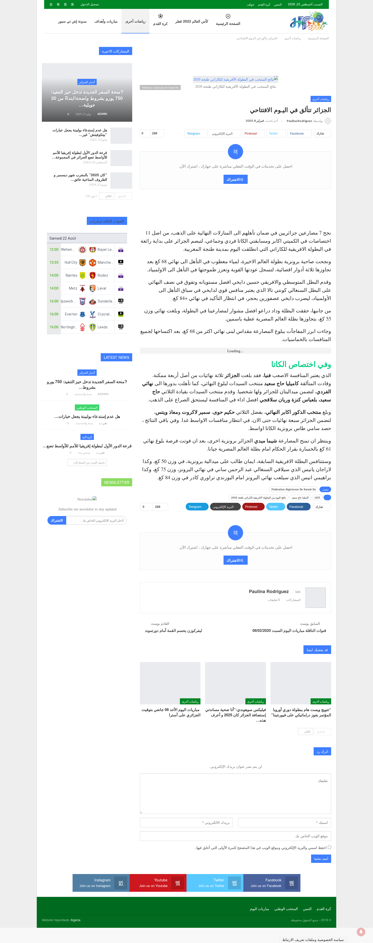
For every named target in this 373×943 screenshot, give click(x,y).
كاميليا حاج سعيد (300, 497)
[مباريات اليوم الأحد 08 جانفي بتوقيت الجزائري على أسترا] (170, 683)
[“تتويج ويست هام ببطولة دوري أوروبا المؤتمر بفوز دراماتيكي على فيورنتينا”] (300, 683)
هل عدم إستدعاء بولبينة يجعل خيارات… (87, 416)
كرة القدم (264, 4)
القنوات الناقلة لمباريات (107, 220)
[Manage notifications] (361, 932)
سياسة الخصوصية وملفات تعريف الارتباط (313, 939)
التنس (278, 4)
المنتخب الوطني (87, 407)
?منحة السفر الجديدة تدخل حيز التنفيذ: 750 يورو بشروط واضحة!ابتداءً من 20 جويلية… (87, 98)
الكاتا (317, 497)
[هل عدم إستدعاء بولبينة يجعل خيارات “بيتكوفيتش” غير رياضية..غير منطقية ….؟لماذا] (121, 136)
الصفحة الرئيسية (228, 23)
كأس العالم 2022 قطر (191, 21)
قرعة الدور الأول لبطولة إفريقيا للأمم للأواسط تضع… (87, 446)
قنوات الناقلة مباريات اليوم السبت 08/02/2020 (289, 630)
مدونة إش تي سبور (72, 21)
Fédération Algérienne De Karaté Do (294, 489)
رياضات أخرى (135, 21)
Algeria (75, 920)
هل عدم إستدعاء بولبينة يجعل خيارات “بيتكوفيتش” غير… (80, 132)
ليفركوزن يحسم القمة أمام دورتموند (173, 630)
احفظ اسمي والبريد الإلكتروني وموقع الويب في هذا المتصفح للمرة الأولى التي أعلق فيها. (261, 847)
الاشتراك (233, 179)
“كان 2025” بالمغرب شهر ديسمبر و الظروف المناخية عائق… (80, 177)
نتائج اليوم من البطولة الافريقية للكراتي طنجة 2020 (258, 497)
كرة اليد (87, 437)
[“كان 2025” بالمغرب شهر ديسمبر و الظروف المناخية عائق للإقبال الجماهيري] (121, 180)
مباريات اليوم (259, 908)
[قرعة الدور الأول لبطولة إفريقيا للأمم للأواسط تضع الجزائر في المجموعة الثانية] (121, 158)
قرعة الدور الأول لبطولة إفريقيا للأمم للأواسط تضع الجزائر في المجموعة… (79, 154)
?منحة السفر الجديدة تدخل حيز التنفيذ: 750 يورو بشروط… (87, 384)
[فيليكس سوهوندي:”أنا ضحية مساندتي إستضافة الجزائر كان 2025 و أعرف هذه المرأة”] (235, 683)
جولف (250, 4)
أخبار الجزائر (87, 82)
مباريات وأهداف (106, 21)
